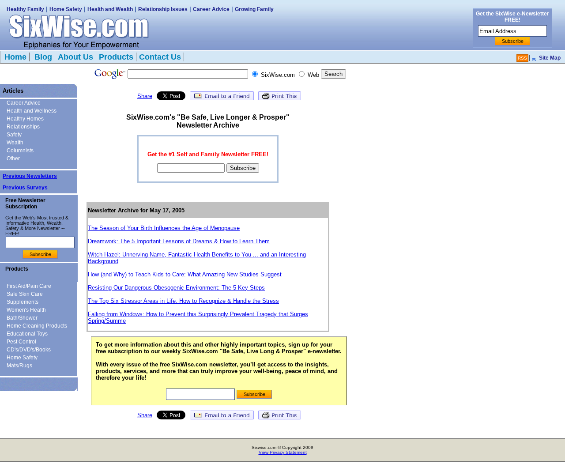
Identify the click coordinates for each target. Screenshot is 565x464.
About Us (75, 57)
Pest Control (21, 342)
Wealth (15, 143)
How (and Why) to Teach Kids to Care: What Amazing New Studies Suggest (185, 274)
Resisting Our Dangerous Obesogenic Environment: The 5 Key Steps (176, 287)
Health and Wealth (110, 9)
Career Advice (211, 9)
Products (116, 57)
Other (13, 158)
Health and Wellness (31, 111)
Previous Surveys (25, 188)
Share (144, 96)
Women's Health (26, 310)
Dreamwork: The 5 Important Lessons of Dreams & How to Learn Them (179, 241)
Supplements (22, 302)
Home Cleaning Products (37, 326)
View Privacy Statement (283, 452)
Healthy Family (25, 9)
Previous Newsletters (30, 176)
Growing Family (254, 9)
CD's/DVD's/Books (29, 350)
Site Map (550, 58)
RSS (522, 58)
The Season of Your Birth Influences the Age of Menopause (164, 228)
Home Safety (65, 9)
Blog (42, 57)
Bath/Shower (22, 318)
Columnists (20, 150)
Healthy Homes (25, 119)
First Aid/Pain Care (29, 286)
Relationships (23, 127)
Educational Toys (27, 334)
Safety (14, 135)
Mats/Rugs (19, 365)
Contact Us (160, 57)
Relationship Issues (163, 9)
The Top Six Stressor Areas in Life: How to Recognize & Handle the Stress (183, 301)
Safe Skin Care (25, 294)
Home (15, 57)
